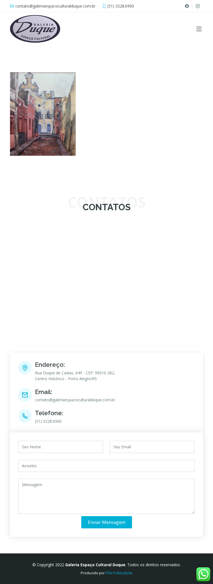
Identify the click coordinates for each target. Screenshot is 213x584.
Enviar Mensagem (106, 522)
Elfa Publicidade (119, 572)
